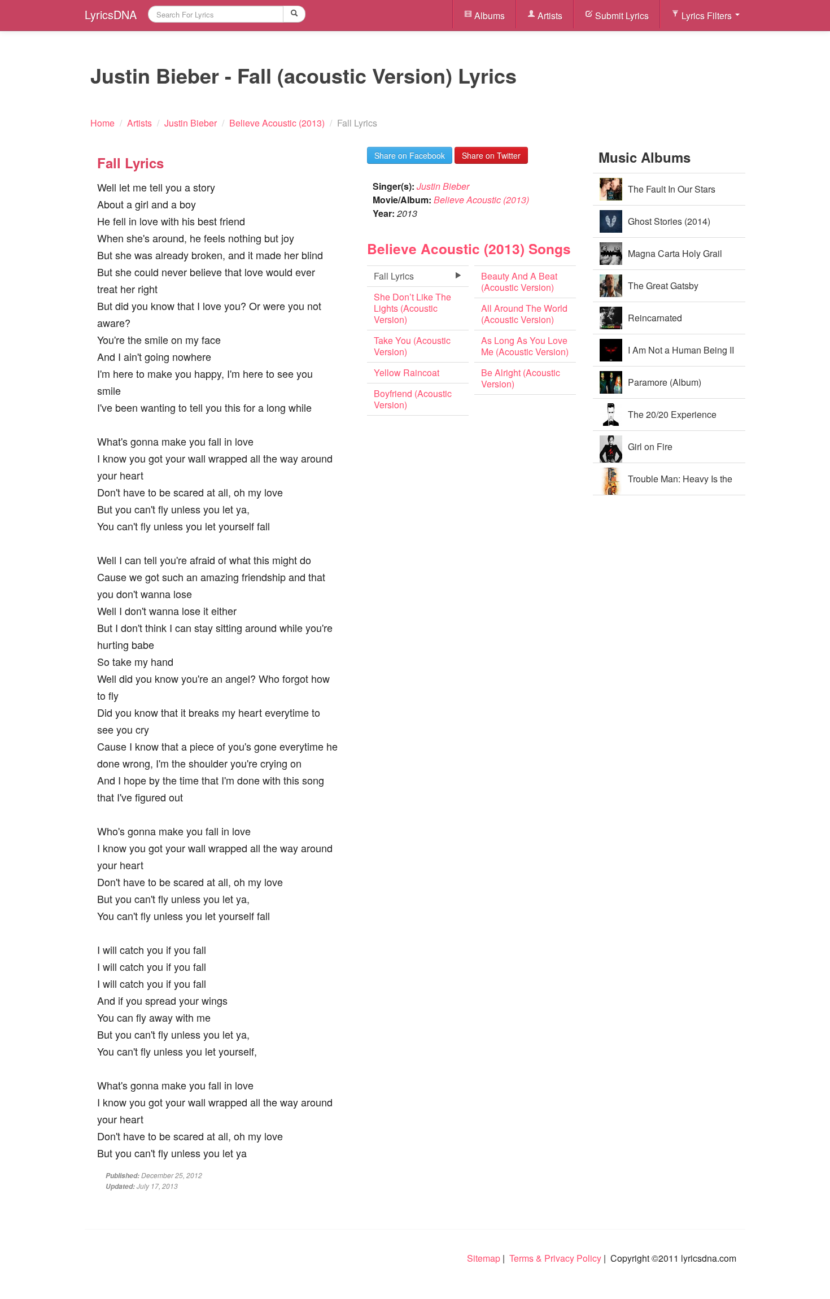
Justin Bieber (443, 186)
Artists (548, 15)
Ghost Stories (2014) (669, 221)
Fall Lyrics (394, 275)
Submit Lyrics (621, 15)
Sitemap (483, 1258)
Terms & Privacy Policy (555, 1258)
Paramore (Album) (664, 382)
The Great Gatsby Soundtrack (663, 290)
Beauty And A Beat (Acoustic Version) (519, 281)
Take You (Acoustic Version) (412, 346)
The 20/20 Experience (672, 414)
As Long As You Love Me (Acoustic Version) (525, 346)
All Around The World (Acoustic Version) (524, 314)
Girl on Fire (650, 446)
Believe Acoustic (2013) (481, 199)
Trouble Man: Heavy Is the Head (680, 483)
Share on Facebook (409, 155)
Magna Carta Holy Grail (675, 253)
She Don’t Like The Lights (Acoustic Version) (412, 308)
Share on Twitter (491, 155)
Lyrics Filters (706, 15)
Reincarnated (655, 317)
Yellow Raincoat (406, 372)
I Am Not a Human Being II (681, 349)
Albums (488, 15)
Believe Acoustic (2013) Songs (469, 248)
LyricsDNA (111, 14)
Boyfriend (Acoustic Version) (413, 399)
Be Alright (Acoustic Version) (520, 378)
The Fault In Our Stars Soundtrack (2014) (671, 194)
